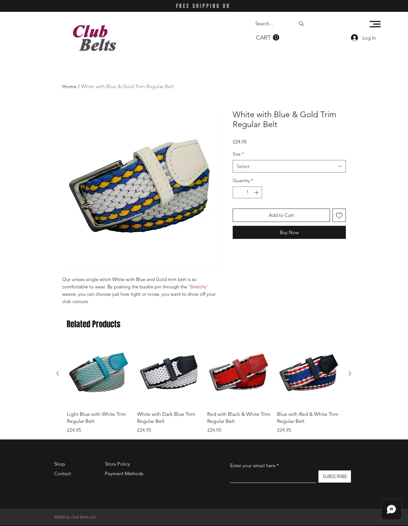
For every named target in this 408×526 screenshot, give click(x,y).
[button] (267, 37)
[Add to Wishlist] (339, 215)
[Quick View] (99, 374)
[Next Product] (350, 373)
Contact (62, 473)
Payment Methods (124, 473)
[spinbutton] (247, 192)
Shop (59, 464)
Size (238, 154)
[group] (204, 387)
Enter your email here (252, 465)
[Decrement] (238, 192)
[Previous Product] (58, 373)
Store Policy (117, 464)
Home (69, 86)
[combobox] (289, 166)
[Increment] (257, 192)
